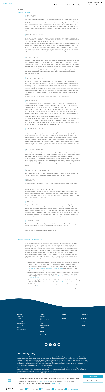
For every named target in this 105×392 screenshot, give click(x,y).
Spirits (42, 318)
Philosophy (20, 316)
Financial (84, 5)
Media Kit (83, 322)
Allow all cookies (93, 376)
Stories (69, 5)
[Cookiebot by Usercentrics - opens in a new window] (9, 389)
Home (49, 5)
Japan (91, 2)
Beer (41, 321)
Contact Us (96, 2)
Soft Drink (42, 316)
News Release (84, 320)
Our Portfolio (43, 327)
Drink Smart (45, 373)
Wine (41, 323)
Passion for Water (21, 323)
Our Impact (20, 325)
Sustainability (76, 5)
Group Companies (21, 329)
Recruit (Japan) (65, 322)
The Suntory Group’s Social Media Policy (52, 347)
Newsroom (99, 5)
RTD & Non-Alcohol (45, 320)
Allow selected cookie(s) (93, 380)
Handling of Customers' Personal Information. (51, 268)
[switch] (41, 389)
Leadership (20, 320)
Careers (91, 5)
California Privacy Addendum (64, 281)
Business (19, 327)
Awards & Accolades (22, 321)
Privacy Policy (56, 383)
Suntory (21, 9)
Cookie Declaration (44, 381)
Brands (63, 5)
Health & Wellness (45, 325)
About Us (56, 5)
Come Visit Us (84, 314)
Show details (74, 389)
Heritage (19, 318)
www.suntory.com (35, 373)
